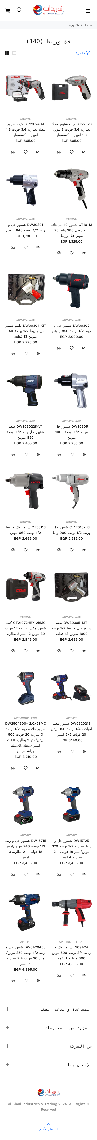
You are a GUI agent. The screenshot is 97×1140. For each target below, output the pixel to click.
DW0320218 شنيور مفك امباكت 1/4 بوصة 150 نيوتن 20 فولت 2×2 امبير (71, 728)
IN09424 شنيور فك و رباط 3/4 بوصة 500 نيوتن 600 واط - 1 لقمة (71, 952)
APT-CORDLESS (25, 718)
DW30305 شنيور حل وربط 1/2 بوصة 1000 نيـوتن (71, 431)
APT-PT (71, 718)
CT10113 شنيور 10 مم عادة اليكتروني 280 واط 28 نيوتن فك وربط (71, 230)
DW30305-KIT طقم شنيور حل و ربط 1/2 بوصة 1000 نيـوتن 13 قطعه (71, 628)
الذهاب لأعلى (48, 1129)
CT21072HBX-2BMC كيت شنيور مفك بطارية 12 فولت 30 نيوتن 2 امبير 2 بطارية (25, 628)
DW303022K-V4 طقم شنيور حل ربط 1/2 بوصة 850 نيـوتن (25, 431)
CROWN (71, 118)
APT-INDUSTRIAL (71, 942)
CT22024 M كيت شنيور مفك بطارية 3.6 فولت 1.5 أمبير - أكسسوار (25, 129)
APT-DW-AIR (25, 219)
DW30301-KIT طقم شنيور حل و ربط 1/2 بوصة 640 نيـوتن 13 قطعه (25, 331)
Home (88, 25)
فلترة (80, 53)
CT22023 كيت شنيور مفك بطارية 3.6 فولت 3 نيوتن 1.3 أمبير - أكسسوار (71, 129)
